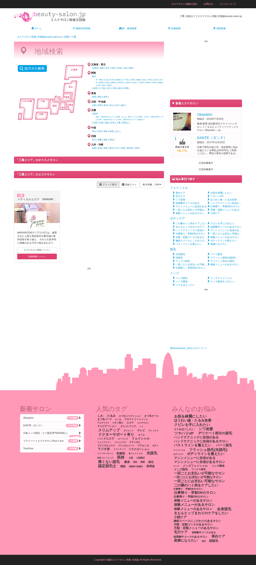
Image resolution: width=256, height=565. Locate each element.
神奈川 (96, 88)
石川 (117, 105)
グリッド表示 (109, 184)
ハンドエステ (106, 438)
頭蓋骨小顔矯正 (136, 466)
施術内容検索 (82, 28)
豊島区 (147, 82)
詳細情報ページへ (37, 256)
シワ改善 (180, 199)
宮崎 (123, 148)
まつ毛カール (151, 416)
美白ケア (180, 192)
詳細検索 (175, 28)
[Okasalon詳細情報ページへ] (182, 121)
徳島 (106, 140)
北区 (144, 80)
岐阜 (106, 97)
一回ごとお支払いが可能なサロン (194, 209)
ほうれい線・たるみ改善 (223, 199)
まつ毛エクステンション (130, 416)
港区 (103, 85)
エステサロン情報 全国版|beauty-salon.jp (39, 36)
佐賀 (100, 148)
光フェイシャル (136, 453)
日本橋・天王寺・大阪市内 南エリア (150, 117)
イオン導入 (117, 422)
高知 (111, 140)
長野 (100, 105)
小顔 (131, 457)
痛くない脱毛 (109, 461)
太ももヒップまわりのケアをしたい (195, 226)
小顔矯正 (140, 457)
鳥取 (106, 131)
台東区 (127, 82)
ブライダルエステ (106, 445)
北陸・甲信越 (98, 101)
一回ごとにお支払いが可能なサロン (195, 264)
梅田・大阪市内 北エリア (105, 117)
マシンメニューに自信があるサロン (229, 230)
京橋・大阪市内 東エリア (127, 120)
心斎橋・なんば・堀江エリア (125, 117)
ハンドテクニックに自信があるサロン (196, 230)
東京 (94, 76)
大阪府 (95, 114)
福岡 (94, 148)
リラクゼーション (139, 448)
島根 (111, 131)
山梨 (94, 105)
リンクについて (227, 4)
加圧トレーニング (105, 458)
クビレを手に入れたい (222, 223)
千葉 (103, 88)
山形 (125, 68)
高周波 (150, 466)
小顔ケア (215, 213)
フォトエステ (120, 442)
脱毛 (173, 249)
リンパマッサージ (105, 453)
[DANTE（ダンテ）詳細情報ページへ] (182, 144)
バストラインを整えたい (189, 244)
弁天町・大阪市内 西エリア (106, 120)
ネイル (141, 434)
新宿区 (101, 82)
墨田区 (113, 82)
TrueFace (50, 448)
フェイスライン (104, 442)
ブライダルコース (126, 445)
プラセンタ (143, 445)
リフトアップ (119, 449)
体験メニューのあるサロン (224, 237)
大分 (117, 148)
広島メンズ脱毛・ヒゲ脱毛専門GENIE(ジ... (51, 434)
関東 (93, 72)
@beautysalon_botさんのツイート (188, 348)
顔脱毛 (179, 257)
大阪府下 (140, 120)
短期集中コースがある (188, 203)
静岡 (94, 97)
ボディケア (177, 218)
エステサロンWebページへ (37, 250)
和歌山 (125, 123)
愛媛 (100, 140)
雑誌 (123, 466)
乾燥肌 (121, 453)
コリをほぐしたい (185, 285)
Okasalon (204, 115)
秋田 (113, 68)
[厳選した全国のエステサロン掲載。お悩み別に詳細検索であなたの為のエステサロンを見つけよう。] (50, 16)
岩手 (108, 68)
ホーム (38, 28)
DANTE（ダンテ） (212, 138)
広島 (100, 131)
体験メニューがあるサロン (190, 213)
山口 (117, 131)
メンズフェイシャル (221, 278)
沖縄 (137, 148)
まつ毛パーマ (104, 419)
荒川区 (112, 80)
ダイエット (129, 430)
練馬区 (160, 82)
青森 (102, 68)
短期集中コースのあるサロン (226, 226)
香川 (94, 140)
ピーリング (123, 439)
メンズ (174, 273)
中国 (93, 127)
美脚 (142, 462)
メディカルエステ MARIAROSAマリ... (42, 199)
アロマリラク (103, 423)
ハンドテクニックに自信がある (227, 203)
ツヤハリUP (216, 196)
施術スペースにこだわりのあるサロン (196, 240)
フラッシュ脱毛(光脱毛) (223, 257)
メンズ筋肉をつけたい (222, 281)
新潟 (106, 105)
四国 (93, 136)
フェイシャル (179, 187)
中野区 (154, 82)
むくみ (118, 419)
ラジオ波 (104, 448)
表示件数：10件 (151, 184)
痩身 (127, 461)
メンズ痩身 (182, 281)
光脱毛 (152, 453)
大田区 (132, 80)
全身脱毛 (180, 254)
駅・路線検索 (129, 28)
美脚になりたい (218, 244)
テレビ (141, 430)
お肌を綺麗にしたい (221, 192)
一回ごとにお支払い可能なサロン (228, 233)
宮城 (119, 68)
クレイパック (128, 426)
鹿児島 (130, 148)
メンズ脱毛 (182, 278)
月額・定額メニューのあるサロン (228, 209)
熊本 (111, 148)
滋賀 (107, 123)
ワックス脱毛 (183, 261)
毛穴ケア (180, 196)
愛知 (100, 97)
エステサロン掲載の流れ (184, 4)
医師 (120, 457)
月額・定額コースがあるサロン (192, 237)
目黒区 (109, 85)
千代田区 (141, 82)
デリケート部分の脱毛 (222, 261)
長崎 (106, 148)
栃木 (120, 88)
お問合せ (208, 4)
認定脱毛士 (107, 466)
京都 (101, 123)
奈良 (113, 123)
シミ (141, 426)
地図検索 (221, 28)
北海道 (95, 68)
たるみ (111, 415)
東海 (93, 93)
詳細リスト (130, 184)
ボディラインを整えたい (223, 240)
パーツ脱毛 (216, 254)
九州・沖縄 (97, 144)
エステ (130, 422)
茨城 (115, 88)
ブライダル (134, 442)
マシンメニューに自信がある (191, 206)
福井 (123, 105)
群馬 (126, 88)
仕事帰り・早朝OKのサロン (225, 206)
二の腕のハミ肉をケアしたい (191, 223)
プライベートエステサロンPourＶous (50, 440)
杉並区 (107, 82)
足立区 (106, 80)
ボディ (155, 445)
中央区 (133, 82)
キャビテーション (107, 426)
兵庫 (95, 123)
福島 (131, 68)
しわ (100, 415)
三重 (73, 36)
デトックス (153, 430)
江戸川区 (125, 80)
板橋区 (118, 80)
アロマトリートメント (136, 419)
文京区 (98, 85)
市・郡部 (99, 80)
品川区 (155, 80)
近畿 (66, 36)
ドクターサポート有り (116, 434)
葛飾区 (138, 80)
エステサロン (143, 423)
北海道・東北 (98, 64)
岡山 (94, 131)
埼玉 (109, 88)
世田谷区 (120, 82)
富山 (111, 105)
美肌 (135, 462)
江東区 (149, 80)
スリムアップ (109, 430)
